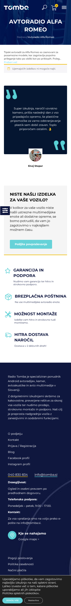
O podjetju (15, 433)
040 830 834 (18, 475)
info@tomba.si (46, 475)
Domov (21, 37)
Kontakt (13, 440)
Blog (11, 452)
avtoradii (16, 52)
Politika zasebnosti (21, 564)
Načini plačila (17, 570)
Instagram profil (19, 464)
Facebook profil (18, 458)
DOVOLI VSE (12, 600)
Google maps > (28, 539)
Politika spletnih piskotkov (20, 593)
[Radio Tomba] (19, 7)
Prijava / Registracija (22, 446)
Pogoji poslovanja (20, 558)
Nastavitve (33, 600)
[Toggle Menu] (64, 7)
